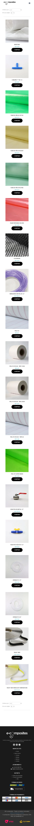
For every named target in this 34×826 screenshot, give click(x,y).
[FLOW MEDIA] (17, 245)
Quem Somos (18, 753)
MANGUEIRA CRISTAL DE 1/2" (17, 293)
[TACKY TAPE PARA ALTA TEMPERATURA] (17, 674)
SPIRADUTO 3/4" (17, 617)
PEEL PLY (17, 330)
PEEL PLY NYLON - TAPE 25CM (17, 401)
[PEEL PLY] (17, 317)
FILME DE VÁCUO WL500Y (17, 150)
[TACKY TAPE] (17, 639)
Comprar (17, 49)
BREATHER (17, 44)
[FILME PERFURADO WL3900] (17, 209)
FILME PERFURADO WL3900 (17, 223)
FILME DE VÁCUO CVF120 (17, 115)
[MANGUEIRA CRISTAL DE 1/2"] (17, 280)
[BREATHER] (17, 31)
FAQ (17, 778)
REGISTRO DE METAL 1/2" (17, 509)
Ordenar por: (5, 9)
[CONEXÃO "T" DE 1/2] (17, 66)
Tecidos (17, 755)
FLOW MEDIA (17, 258)
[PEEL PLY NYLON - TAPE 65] (17, 423)
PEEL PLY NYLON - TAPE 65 (17, 437)
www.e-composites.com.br (17, 813)
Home (17, 751)
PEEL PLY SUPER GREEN (17, 474)
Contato (17, 761)
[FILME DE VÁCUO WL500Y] (17, 137)
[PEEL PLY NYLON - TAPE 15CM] (17, 352)
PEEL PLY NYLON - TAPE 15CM (17, 366)
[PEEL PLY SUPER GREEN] (17, 460)
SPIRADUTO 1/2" (17, 580)
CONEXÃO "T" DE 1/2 (17, 80)
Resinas (17, 757)
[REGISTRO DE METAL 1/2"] (17, 495)
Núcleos (17, 759)
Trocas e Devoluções (17, 777)
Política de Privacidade (17, 775)
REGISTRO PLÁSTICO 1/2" (17, 544)
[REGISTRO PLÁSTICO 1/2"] (17, 531)
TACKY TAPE (17, 652)
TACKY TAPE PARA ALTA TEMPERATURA (17, 687)
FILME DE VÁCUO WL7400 (17, 187)
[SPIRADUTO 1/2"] (17, 566)
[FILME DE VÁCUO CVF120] (17, 101)
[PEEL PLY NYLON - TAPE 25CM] (17, 388)
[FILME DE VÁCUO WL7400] (17, 174)
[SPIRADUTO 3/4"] (17, 603)
